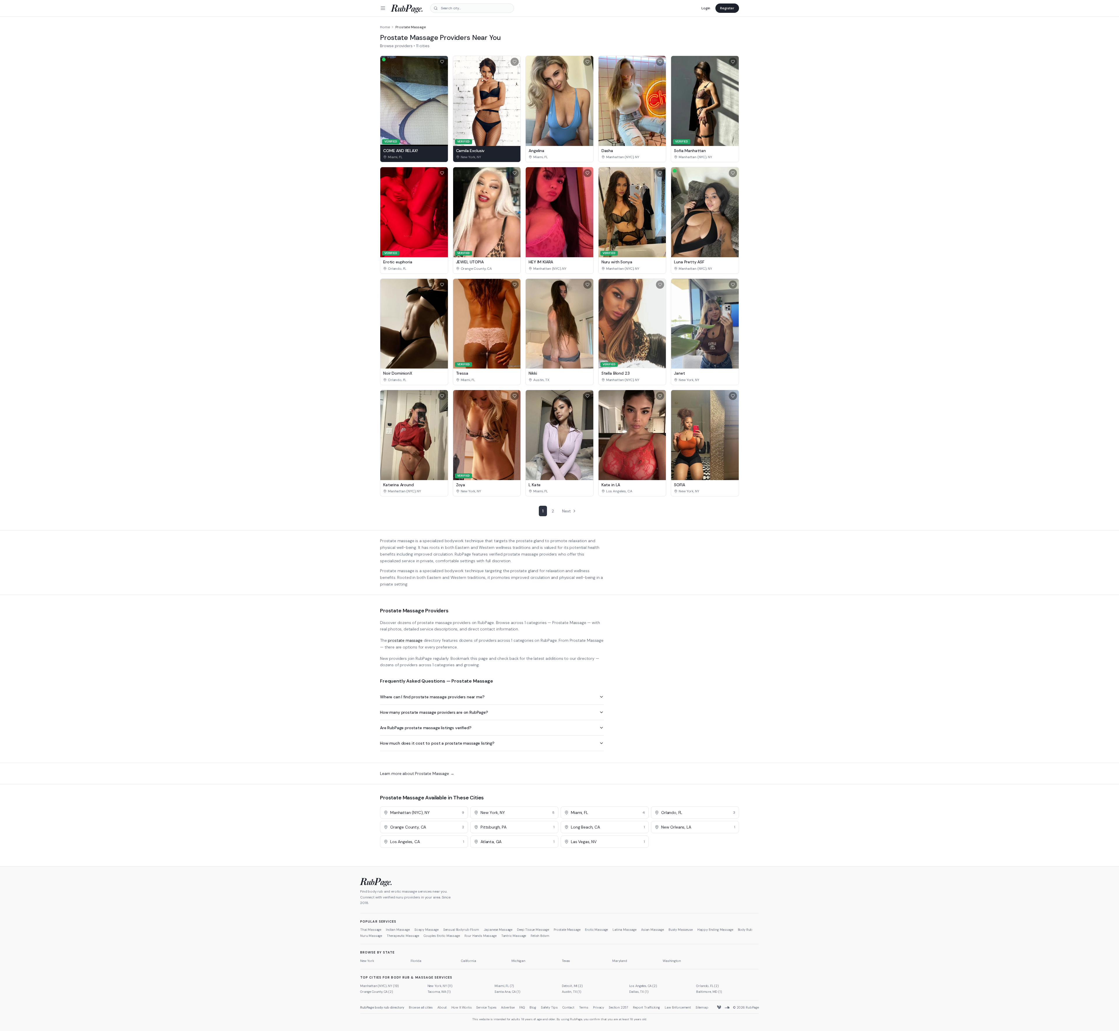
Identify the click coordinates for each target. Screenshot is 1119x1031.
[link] (414, 157)
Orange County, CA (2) (376, 992)
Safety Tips (549, 1007)
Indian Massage (398, 930)
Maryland (619, 961)
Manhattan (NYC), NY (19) (379, 986)
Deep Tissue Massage (533, 930)
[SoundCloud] (727, 1007)
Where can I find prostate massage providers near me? (432, 696)
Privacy (598, 1007)
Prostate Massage (567, 930)
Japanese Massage (498, 930)
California (468, 961)
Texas (566, 961)
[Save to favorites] (442, 62)
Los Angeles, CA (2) (643, 986)
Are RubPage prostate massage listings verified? (425, 727)
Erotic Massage (596, 930)
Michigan (518, 961)
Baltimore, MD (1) (709, 992)
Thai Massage (370, 930)
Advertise (508, 1007)
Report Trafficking (646, 1007)
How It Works (461, 1007)
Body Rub (745, 930)
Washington (672, 961)
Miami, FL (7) (504, 986)
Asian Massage (652, 930)
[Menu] (383, 8)
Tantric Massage (513, 936)
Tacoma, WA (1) (439, 992)
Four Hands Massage (481, 936)
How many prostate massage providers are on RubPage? (434, 712)
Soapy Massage (426, 930)
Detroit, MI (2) (572, 986)
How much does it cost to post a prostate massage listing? (437, 743)
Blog (532, 1007)
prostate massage (405, 640)
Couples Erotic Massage (442, 936)
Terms (583, 1007)
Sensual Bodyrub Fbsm (461, 930)
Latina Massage (624, 930)
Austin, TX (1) (571, 992)
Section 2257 (618, 1007)
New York (367, 961)
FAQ (522, 1007)
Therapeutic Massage (403, 936)
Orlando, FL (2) (707, 986)
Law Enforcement (678, 1007)
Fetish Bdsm (540, 936)
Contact (568, 1007)
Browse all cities (421, 1007)
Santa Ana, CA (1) (507, 992)
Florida (416, 961)
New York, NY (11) (440, 986)
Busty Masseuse (680, 930)
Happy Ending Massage (715, 930)
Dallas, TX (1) (639, 992)
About (442, 1007)
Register (727, 8)
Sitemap (702, 1007)
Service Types (486, 1007)
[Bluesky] (719, 1007)
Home (385, 27)
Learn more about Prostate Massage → (417, 773)
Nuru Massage (371, 936)
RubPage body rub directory (382, 1007)
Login (705, 8)
